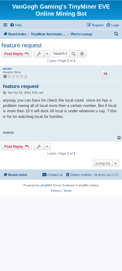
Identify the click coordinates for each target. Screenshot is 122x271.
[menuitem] (16, 25)
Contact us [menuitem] (55, 175)
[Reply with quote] (105, 73)
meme (7, 68)
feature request (21, 45)
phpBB (45, 185)
